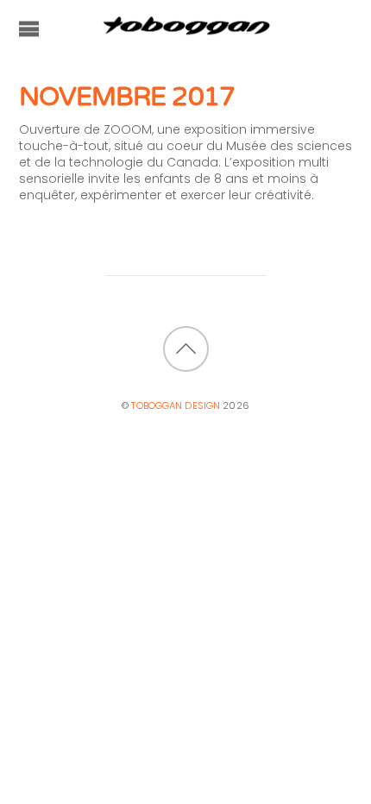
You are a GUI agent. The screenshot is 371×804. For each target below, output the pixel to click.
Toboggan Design (175, 405)
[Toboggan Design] (185, 31)
